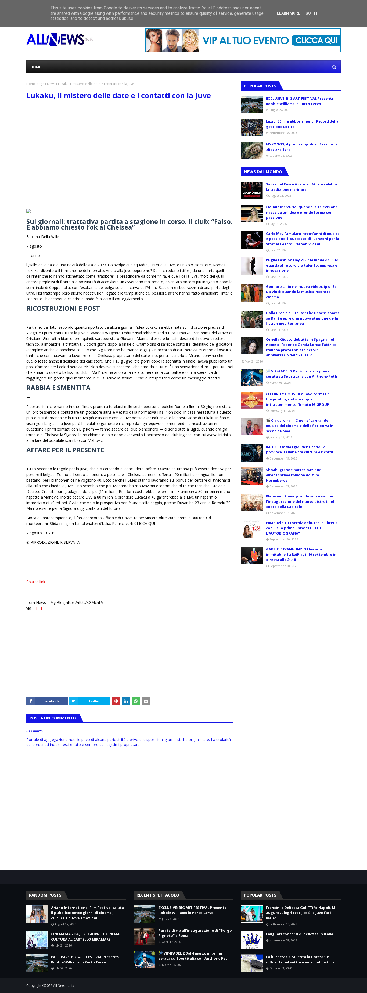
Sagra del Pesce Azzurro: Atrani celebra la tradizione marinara (301, 187)
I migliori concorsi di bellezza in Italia (299, 933)
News (51, 83)
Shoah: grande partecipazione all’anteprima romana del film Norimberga (293, 475)
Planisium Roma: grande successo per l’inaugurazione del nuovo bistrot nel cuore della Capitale (300, 501)
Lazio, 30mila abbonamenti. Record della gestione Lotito (302, 124)
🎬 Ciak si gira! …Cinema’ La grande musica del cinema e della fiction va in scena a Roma (299, 425)
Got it (311, 13)
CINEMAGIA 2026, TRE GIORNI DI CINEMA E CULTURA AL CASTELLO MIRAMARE (86, 936)
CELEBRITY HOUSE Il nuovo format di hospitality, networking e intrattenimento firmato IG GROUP (298, 399)
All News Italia (63, 985)
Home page (35, 83)
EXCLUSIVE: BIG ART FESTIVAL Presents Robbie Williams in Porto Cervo (300, 101)
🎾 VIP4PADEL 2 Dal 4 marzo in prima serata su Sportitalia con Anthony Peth (301, 374)
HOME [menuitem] (35, 66)
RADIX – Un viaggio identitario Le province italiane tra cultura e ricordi (299, 449)
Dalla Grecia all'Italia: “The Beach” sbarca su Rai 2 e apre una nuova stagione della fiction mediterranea (303, 318)
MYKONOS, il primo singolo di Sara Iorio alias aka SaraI (301, 147)
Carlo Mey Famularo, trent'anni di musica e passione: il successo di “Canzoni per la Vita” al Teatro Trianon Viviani (303, 238)
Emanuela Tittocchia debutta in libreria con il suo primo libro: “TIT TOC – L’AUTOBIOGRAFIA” (302, 528)
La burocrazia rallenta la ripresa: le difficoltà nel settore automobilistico (300, 959)
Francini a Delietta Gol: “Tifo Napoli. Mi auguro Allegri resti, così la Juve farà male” (301, 912)
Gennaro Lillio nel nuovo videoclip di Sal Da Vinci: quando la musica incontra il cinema (302, 291)
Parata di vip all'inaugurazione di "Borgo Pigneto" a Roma (195, 933)
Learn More (288, 13)
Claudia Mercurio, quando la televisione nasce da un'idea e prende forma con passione (302, 212)
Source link (35, 581)
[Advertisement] (129, 151)
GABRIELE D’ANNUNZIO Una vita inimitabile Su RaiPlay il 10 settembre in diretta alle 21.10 (301, 554)
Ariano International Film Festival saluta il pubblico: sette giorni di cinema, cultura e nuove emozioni (87, 912)
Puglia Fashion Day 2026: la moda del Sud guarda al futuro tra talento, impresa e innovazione (302, 265)
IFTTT (37, 608)
